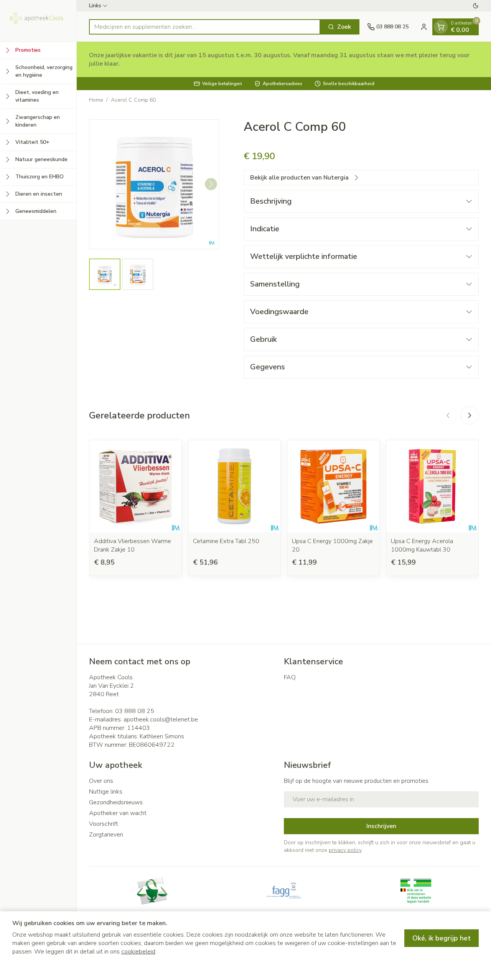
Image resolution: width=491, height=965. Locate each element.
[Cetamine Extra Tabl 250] (234, 486)
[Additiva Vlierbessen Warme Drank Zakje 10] (135, 486)
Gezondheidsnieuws (116, 802)
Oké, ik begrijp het (441, 938)
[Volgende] (211, 184)
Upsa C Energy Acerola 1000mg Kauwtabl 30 (422, 545)
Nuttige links (105, 791)
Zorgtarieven (106, 834)
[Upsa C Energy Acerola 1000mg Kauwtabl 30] (432, 486)
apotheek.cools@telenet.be (161, 719)
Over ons (101, 781)
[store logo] (38, 21)
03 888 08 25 (134, 711)
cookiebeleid (138, 951)
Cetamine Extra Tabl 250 (226, 541)
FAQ (290, 677)
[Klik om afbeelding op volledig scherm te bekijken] (154, 184)
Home (96, 100)
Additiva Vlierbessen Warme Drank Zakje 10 (132, 545)
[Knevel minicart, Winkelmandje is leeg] (441, 27)
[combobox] (204, 27)
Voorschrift (103, 824)
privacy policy (345, 850)
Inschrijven (381, 826)
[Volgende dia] (469, 415)
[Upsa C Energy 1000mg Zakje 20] (333, 486)
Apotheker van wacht (118, 813)
